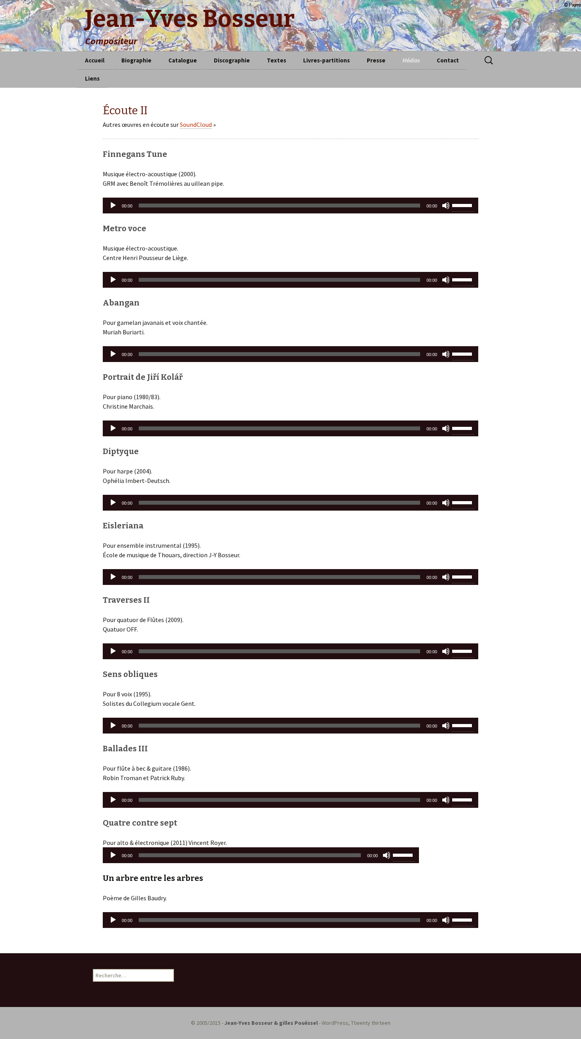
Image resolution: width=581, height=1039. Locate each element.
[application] (290, 205)
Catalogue (182, 60)
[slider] (463, 205)
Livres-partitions (326, 60)
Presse (376, 60)
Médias (411, 60)
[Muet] (446, 205)
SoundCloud (196, 124)
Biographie (136, 60)
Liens (92, 78)
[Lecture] (113, 205)
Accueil (94, 60)
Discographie (232, 60)
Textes (276, 60)
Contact (448, 60)
